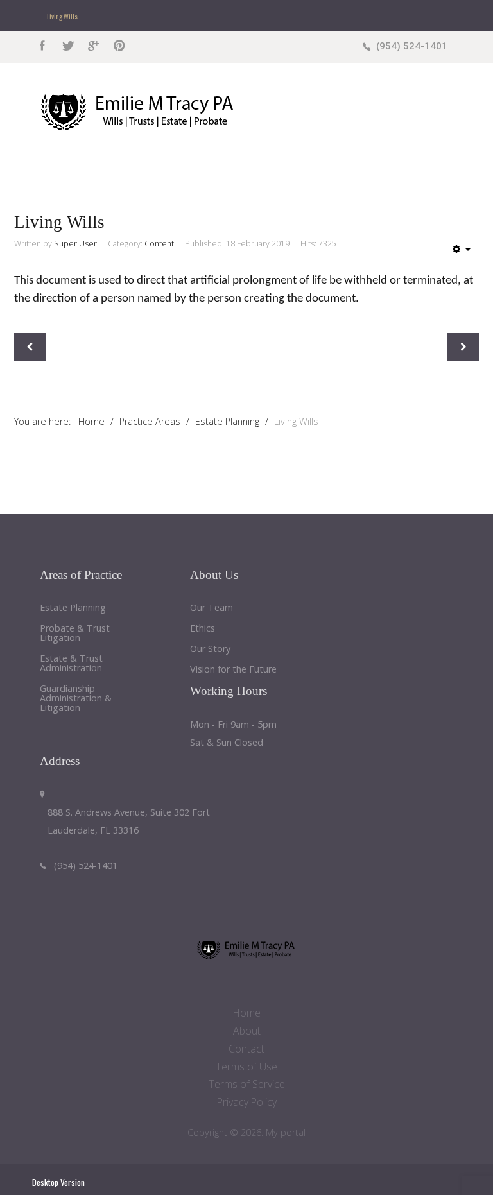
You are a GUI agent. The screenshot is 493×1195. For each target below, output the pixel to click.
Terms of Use (246, 1067)
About (247, 1031)
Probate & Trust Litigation (75, 633)
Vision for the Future (233, 669)
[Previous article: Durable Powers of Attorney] (30, 347)
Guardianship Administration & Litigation (76, 698)
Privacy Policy (247, 1102)
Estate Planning (73, 608)
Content (159, 243)
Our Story (210, 649)
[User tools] (461, 249)
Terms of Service (247, 1084)
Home (247, 1013)
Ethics (202, 628)
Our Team (211, 608)
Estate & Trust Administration (71, 663)
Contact (246, 1049)
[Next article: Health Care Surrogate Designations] (463, 347)
